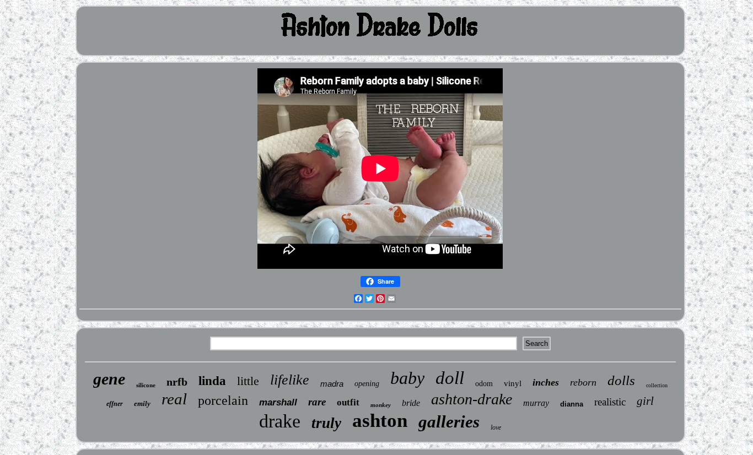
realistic (610, 402)
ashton (379, 420)
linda (212, 381)
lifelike (289, 380)
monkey (380, 405)
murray (536, 403)
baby (407, 378)
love (496, 427)
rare (317, 402)
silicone (145, 385)
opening (366, 384)
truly (326, 423)
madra (331, 383)
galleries (449, 421)
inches (546, 382)
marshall (278, 402)
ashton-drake (471, 399)
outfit (348, 402)
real (174, 399)
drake (279, 421)
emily (142, 403)
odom (484, 384)
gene (109, 379)
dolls (621, 380)
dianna (571, 404)
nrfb (176, 382)
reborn (583, 382)
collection (657, 385)
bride (411, 403)
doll (449, 378)
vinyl (512, 383)
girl (645, 401)
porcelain (223, 400)
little (248, 381)
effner (114, 404)
